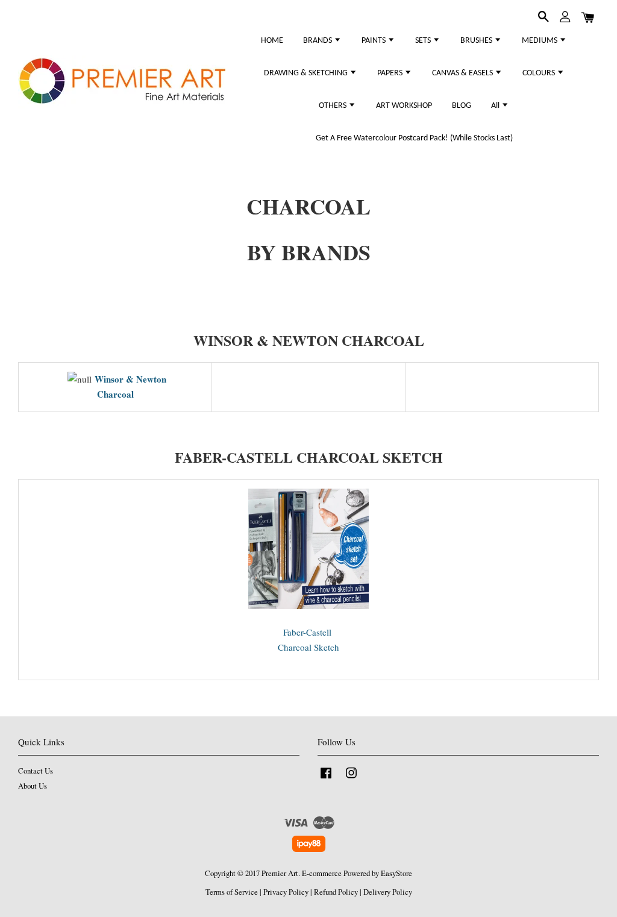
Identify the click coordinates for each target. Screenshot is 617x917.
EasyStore (396, 873)
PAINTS (374, 40)
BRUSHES (477, 40)
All (496, 105)
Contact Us (35, 771)
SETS (424, 40)
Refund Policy (336, 892)
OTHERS (333, 105)
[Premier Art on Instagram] (351, 779)
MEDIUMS (540, 40)
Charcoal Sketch (308, 647)
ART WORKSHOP (404, 105)
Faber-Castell (308, 632)
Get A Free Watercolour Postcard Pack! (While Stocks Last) (414, 138)
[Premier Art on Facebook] (326, 779)
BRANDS (318, 40)
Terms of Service (231, 892)
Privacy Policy (285, 892)
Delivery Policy (387, 892)
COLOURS (539, 73)
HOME (272, 40)
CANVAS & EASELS (463, 73)
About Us (32, 786)
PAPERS (390, 73)
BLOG (461, 105)
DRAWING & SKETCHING (306, 73)
